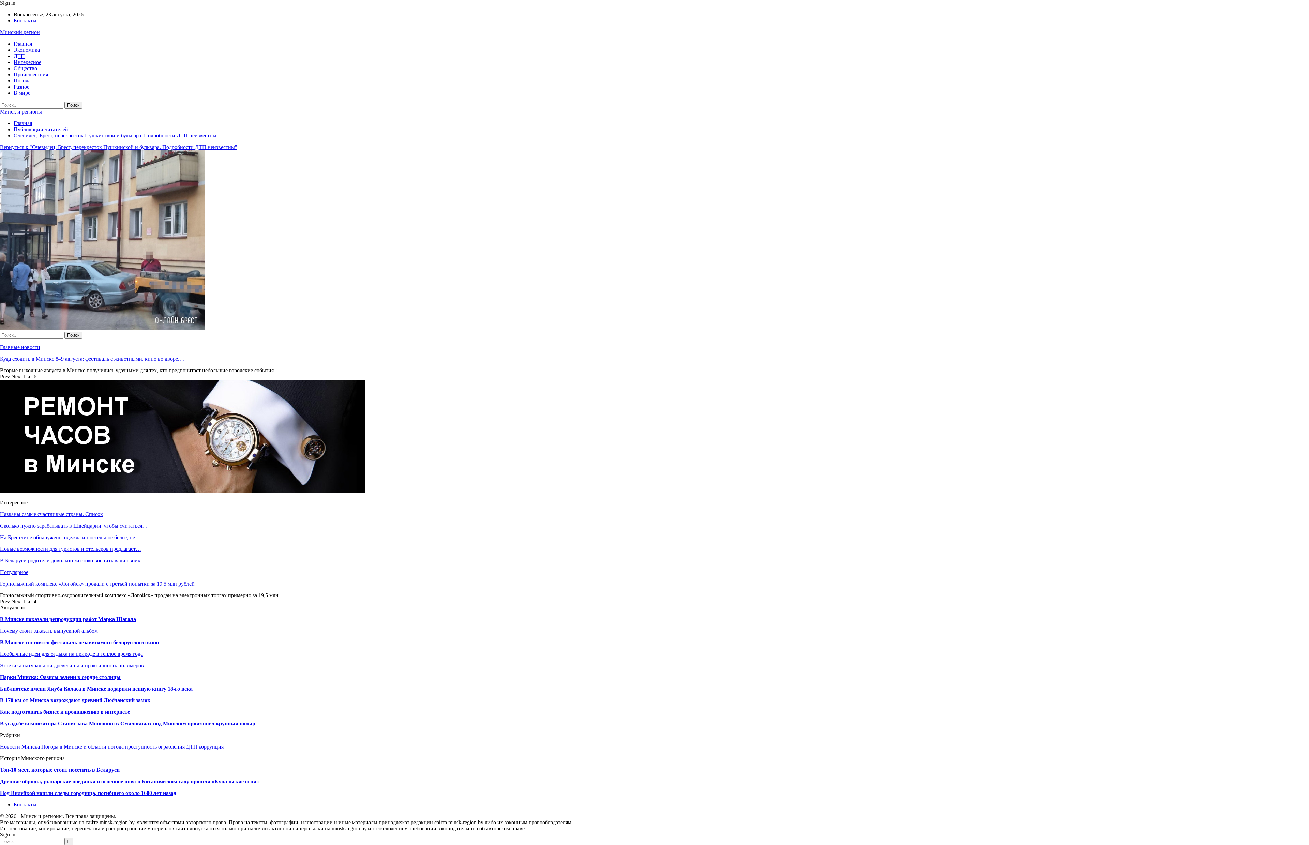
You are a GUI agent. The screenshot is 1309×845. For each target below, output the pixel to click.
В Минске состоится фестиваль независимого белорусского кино (79, 642)
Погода (22, 81)
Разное (21, 87)
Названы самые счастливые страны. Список (51, 514)
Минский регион (20, 32)
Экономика (27, 50)
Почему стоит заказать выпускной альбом (49, 631)
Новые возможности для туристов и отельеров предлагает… (70, 549)
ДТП (19, 56)
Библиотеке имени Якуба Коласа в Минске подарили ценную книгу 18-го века (96, 689)
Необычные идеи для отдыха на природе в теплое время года (71, 654)
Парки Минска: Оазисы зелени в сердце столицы (60, 677)
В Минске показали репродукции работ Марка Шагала (68, 619)
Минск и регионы (21, 112)
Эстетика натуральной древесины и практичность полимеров (72, 665)
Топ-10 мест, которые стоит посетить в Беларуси (60, 770)
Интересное (27, 62)
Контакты (25, 21)
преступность (141, 747)
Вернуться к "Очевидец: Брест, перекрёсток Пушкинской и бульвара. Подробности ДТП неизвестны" (118, 147)
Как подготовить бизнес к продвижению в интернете (65, 712)
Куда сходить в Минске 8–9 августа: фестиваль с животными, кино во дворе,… (92, 359)
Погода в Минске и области (73, 747)
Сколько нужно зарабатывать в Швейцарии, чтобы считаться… (74, 526)
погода (116, 747)
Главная (23, 44)
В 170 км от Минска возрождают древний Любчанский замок (75, 700)
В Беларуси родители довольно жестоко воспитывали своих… (73, 560)
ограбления (171, 747)
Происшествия (31, 74)
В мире (22, 93)
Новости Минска (20, 747)
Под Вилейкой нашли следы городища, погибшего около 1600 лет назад (88, 793)
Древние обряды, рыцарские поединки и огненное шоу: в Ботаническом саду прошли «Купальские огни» (129, 781)
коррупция (211, 747)
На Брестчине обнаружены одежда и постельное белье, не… (70, 537)
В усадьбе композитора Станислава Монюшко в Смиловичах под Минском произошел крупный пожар (127, 723)
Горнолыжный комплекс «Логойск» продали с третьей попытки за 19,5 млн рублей (97, 584)
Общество (25, 68)
